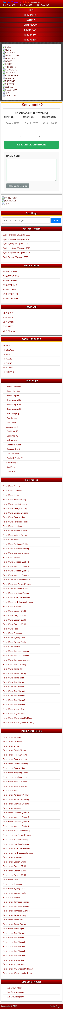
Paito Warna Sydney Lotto (14, 638)
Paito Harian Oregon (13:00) (14, 875)
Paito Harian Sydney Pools (14, 893)
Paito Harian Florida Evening (15, 755)
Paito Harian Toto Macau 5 (14, 951)
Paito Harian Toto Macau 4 (14, 946)
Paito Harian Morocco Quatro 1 (16, 813)
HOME (31, 10)
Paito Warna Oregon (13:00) (14, 624)
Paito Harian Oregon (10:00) (14, 871)
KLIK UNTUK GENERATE (31, 144)
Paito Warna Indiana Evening (15, 535)
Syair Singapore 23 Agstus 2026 (16, 253)
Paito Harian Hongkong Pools (15, 773)
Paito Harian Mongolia (12, 808)
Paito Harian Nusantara (12, 857)
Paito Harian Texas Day (13, 920)
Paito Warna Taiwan (11, 647)
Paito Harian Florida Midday (14, 750)
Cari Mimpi (11, 467)
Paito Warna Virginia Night (14, 713)
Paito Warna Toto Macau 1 (14, 682)
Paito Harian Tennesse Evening (16, 911)
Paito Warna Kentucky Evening (16, 548)
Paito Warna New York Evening (16, 593)
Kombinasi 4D (32, 105)
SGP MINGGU (9, 331)
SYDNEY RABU (10, 281)
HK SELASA (8, 350)
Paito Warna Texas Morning (14, 664)
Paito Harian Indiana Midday (15, 782)
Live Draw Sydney (14, 988)
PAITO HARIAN (30, 35)
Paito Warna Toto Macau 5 (14, 700)
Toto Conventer (12, 454)
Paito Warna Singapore (12, 633)
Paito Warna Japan (11, 540)
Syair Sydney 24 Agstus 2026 (15, 244)
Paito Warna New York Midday (16, 589)
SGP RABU (8, 317)
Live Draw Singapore (15, 992)
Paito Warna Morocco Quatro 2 (16, 566)
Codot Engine (56, 1006)
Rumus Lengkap (13, 391)
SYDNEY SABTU (10, 294)
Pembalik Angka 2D (14, 458)
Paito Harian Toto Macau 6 (14, 955)
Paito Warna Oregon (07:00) (14, 615)
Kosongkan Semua (17, 186)
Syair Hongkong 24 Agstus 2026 (16, 235)
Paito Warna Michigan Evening (16, 553)
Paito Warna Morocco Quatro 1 (16, 562)
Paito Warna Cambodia (12, 490)
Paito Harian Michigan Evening (16, 804)
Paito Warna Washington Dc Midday (18, 718)
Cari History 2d (12, 463)
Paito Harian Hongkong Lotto (15, 777)
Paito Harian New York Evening (16, 844)
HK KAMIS (7, 359)
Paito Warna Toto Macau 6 (14, 704)
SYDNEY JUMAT (10, 289)
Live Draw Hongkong (15, 997)
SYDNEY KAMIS (10, 285)
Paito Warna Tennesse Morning (16, 651)
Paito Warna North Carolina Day (16, 597)
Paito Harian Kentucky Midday (16, 795)
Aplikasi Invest (12, 440)
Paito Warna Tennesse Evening (16, 660)
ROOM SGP (30, 20)
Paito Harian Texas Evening (14, 924)
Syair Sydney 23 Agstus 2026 (15, 257)
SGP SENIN (8, 313)
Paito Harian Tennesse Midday (16, 906)
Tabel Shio (10, 471)
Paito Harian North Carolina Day (16, 848)
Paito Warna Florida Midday (14, 499)
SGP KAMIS (8, 322)
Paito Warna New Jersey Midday (16, 580)
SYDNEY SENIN (10, 272)
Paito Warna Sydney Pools (14, 642)
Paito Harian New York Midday (16, 839)
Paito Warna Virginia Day (13, 709)
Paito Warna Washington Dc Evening (18, 722)
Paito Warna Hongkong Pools (15, 522)
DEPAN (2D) (9, 117)
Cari (56, 220)
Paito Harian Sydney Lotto (14, 889)
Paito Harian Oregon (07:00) (14, 866)
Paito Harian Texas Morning (14, 915)
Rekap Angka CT (13, 396)
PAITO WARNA (30, 40)
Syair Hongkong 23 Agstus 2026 (16, 248)
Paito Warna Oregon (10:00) (14, 620)
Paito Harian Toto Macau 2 (14, 937)
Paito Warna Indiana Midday (15, 531)
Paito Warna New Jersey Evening (17, 584)
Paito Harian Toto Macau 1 (14, 933)
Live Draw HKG (43, 5)
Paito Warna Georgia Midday (15, 508)
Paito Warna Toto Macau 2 (14, 687)
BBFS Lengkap (12, 413)
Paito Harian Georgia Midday (15, 759)
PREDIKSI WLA (30, 30)
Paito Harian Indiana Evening (15, 786)
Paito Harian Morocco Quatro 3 (16, 822)
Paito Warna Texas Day (13, 669)
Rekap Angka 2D (13, 400)
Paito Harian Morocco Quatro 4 (16, 826)
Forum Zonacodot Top (16, 2)
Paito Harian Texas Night (13, 929)
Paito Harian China (11, 746)
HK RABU (7, 354)
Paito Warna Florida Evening (15, 504)
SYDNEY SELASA (11, 276)
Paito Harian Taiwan (11, 897)
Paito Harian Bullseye (12, 737)
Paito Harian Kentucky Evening (16, 799)
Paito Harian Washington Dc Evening (18, 973)
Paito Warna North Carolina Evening (18, 602)
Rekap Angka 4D (13, 409)
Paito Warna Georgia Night (14, 517)
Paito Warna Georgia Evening (15, 513)
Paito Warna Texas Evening (14, 673)
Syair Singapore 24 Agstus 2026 (16, 239)
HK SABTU (7, 368)
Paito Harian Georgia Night (14, 768)
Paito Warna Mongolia (12, 557)
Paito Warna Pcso (10, 629)
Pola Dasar (11, 422)
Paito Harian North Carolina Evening (18, 853)
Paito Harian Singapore (12, 884)
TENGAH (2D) (28, 117)
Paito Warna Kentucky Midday (16, 544)
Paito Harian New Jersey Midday (16, 830)
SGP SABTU (8, 326)
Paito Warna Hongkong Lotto (15, 526)
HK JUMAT (7, 363)
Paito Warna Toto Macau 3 (14, 691)
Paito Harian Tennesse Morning (16, 902)
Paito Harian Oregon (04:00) (14, 862)
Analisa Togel (12, 427)
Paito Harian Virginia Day (13, 960)
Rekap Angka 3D (13, 404)
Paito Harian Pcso (10, 880)
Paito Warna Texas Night (13, 678)
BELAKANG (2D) (49, 117)
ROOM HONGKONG (30, 25)
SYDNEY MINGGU (11, 298)
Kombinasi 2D (12, 431)
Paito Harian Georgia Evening (15, 764)
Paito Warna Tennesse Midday (16, 655)
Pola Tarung (11, 418)
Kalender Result (13, 449)
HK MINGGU (8, 372)
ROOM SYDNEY (30, 15)
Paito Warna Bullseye (12, 486)
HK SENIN (7, 345)
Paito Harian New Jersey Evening (17, 835)
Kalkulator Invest (13, 445)
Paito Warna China (11, 495)
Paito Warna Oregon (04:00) (14, 611)
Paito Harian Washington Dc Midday (18, 969)
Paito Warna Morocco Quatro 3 (16, 571)
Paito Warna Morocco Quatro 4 (16, 575)
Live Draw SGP (26, 5)
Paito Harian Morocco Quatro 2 (16, 817)
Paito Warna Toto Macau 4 (14, 696)
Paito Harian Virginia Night (14, 964)
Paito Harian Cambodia (12, 741)
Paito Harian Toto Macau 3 (14, 942)
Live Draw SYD (9, 5)
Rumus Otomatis (13, 387)
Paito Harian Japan (11, 790)
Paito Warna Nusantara (12, 606)
